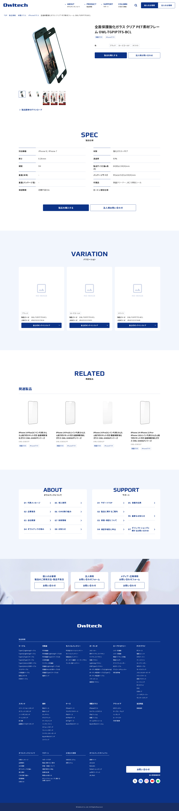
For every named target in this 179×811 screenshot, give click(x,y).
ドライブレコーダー (119, 663)
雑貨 (44, 703)
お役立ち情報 (71, 753)
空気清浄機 (116, 672)
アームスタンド (23, 718)
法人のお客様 (166, 5)
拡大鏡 (21, 721)
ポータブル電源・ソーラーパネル (76, 660)
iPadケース (69, 714)
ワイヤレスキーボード (49, 733)
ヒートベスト (117, 718)
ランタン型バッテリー (73, 663)
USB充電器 (45, 660)
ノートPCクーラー (142, 694)
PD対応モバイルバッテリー (74, 650)
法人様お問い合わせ (144, 55)
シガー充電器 (117, 650)
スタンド (22, 703)
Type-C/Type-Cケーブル (26, 657)
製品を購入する (110, 55)
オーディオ (94, 646)
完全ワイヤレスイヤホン (97, 654)
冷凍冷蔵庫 (116, 721)
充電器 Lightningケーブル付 (51, 666)
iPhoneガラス (110, 37)
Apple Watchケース (72, 724)
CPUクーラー (141, 657)
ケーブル (22, 646)
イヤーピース (94, 679)
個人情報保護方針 (154, 775)
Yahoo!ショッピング (96, 769)
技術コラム (69, 763)
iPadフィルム (94, 714)
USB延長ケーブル (24, 672)
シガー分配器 (117, 654)
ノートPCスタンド (24, 714)
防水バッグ (45, 711)
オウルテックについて (27, 753)
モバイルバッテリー (73, 646)
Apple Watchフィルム (97, 724)
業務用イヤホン (94, 682)
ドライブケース (141, 676)
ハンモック (116, 714)
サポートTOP (46, 760)
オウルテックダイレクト (99, 753)
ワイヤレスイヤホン (96, 657)
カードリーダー (141, 663)
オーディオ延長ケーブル (97, 676)
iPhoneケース (70, 708)
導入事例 (21, 772)
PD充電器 (45, 650)
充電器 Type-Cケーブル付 (50, 672)
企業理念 (21, 763)
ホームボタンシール (96, 721)
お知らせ (21, 782)
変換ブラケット (141, 679)
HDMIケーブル (23, 679)
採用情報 (21, 778)
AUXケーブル (117, 666)
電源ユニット (141, 654)
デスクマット (46, 718)
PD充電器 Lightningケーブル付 (52, 654)
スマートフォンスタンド (26, 708)
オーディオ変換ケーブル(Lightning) (101, 669)
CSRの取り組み (23, 775)
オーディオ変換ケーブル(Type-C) (100, 672)
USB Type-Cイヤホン (96, 666)
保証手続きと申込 (47, 769)
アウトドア (117, 703)
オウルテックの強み (25, 769)
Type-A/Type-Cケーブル (26, 660)
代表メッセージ (23, 760)
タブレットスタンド (25, 711)
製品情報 (22, 639)
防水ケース (45, 708)
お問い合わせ (49, 585)
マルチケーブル (23, 669)
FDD (138, 688)
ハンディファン (47, 724)
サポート (45, 753)
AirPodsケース (70, 718)
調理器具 (139, 708)
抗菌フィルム (94, 718)
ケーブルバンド (47, 721)
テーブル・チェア (118, 711)
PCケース (140, 650)
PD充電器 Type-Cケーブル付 (51, 657)
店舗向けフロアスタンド (26, 724)
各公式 (41, 325)
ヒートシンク (141, 682)
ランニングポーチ (47, 730)
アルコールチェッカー (120, 669)
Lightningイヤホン (95, 663)
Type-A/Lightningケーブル (27, 654)
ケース (68, 703)
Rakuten (92, 766)
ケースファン (141, 660)
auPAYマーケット (95, 772)
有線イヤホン (94, 660)
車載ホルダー (117, 660)
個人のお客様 (149, 5)
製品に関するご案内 (48, 763)
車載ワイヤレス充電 (119, 657)
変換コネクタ (23, 676)
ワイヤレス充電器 (47, 663)
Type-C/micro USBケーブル (27, 663)
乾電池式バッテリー (72, 657)
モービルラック (141, 669)
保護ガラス (99, 37)
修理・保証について (48, 766)
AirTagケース (70, 721)
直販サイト (93, 760)
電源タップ (45, 676)
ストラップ (45, 740)
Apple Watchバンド (48, 736)
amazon (92, 763)
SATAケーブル (141, 666)
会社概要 (21, 766)
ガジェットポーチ (47, 727)
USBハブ (139, 691)
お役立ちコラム (71, 760)
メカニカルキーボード (143, 672)
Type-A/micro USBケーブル (27, 666)
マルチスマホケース (72, 711)
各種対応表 (45, 772)
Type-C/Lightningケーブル (27, 650)
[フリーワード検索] (136, 5)
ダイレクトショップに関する (51, 779)
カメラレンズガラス (96, 711)
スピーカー (93, 650)
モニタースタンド (142, 698)
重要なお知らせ (47, 775)
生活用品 (140, 703)
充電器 (44, 646)
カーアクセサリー (119, 646)
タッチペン (45, 714)
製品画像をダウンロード (32, 109)
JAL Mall (92, 775)
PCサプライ (141, 646)
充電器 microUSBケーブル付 (51, 669)
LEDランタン (117, 708)
